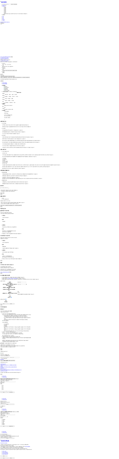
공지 (5, 9)
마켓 (3, 16)
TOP (1, 349)
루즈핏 (13, 96)
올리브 (14, 70)
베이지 (11, 70)
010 (1, 383)
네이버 (2, 417)
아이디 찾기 (11, 392)
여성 (3, 17)
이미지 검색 (15, 4)
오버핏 (17, 96)
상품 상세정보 (4, 82)
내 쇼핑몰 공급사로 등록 (4, 57)
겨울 (12, 94)
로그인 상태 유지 (4, 358)
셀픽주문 (17, 77)
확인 (10, 272)
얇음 (6, 100)
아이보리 (4, 70)
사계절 (16, 94)
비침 (14, 102)
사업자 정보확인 (27, 446)
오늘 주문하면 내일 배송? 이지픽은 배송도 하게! (7, 76)
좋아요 (2, 77)
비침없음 (6, 102)
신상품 (3, 20)
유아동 (3, 19)
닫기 (3, 392)
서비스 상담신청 (5, 454)
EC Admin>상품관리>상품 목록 (12, 278)
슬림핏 (6, 96)
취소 (3, 303)
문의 (5, 10)
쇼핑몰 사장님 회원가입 (9, 360)
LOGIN (3, 14)
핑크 (9, 70)
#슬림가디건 (7, 58)
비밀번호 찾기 (4, 399)
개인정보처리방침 (5, 453)
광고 (5, 12)
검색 (12, 4)
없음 (6, 98)
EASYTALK (4, 5)
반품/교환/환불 (4, 83)
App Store (5, 370)
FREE (3, 72)
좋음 (12, 98)
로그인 (2, 360)
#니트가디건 (2, 58)
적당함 (10, 96)
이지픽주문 (25, 77)
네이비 (7, 70)
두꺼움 (13, 100)
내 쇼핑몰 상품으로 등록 (4, 60)
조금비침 (10, 102)
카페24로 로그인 (8, 366)
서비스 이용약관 (5, 452)
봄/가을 (6, 94)
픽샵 (9, 56)
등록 (11, 303)
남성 (3, 18)
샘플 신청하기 (5, 77)
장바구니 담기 (10, 77)
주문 (5, 8)
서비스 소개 (4, 451)
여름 (9, 94)
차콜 (16, 70)
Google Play (2, 370)
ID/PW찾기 (2, 359)
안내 (5, 11)
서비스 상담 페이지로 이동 (4, 272)
